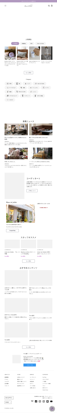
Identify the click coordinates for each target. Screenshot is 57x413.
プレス (44, 385)
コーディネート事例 (47, 383)
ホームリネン (35, 87)
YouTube (44, 377)
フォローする (30, 365)
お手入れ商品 (40, 95)
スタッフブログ (46, 379)
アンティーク (27, 95)
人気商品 (15, 43)
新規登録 (32, 381)
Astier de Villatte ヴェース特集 (12, 253)
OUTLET (11, 100)
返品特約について (21, 385)
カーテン (47, 87)
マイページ (32, 379)
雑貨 (24, 87)
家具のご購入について (21, 381)
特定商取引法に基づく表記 (39, 396)
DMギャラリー (45, 388)
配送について (20, 379)
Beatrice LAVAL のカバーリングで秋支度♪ (28, 253)
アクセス (6, 379)
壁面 (10, 91)
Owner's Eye (45, 390)
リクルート (7, 385)
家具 (31, 43)
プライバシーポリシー (48, 396)
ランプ (28, 83)
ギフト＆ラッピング (13, 95)
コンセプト (7, 381)
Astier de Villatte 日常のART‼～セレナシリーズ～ (44, 253)
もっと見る (28, 72)
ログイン (31, 383)
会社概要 (6, 383)
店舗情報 (6, 377)
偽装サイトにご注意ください (47, 398)
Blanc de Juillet (22, 91)
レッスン (34, 91)
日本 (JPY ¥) (8, 397)
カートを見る (32, 385)
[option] (28, 22)
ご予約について (32, 190)
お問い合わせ (33, 388)
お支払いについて (21, 377)
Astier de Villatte (40, 43)
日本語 (7, 402)
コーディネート (33, 377)
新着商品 (24, 43)
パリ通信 (44, 381)
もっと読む (7, 256)
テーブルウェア (12, 87)
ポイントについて (20, 383)
